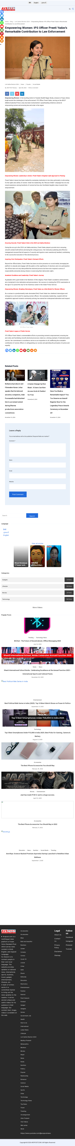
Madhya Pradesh (26, 1040)
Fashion (23, 991)
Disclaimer (58, 951)
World (22, 1129)
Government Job (26, 1015)
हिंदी (30, 2)
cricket (23, 962)
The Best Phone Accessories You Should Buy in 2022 (37, 824)
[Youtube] (21, 350)
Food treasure (25, 998)
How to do (24, 1023)
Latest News (24, 1030)
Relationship (24, 1076)
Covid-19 (23, 959)
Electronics (24, 984)
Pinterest (69, 945)
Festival (23, 994)
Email (10, 471)
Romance (23, 1079)
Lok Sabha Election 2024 (12, 84)
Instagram (69, 941)
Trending (31, 637)
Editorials (23, 977)
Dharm (23, 973)
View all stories (37, 543)
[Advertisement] (37, 878)
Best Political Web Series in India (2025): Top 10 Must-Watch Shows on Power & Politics (38, 703)
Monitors (23, 1047)
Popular (28, 84)
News (22, 84)
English (36, 2)
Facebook (69, 937)
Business (23, 945)
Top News (24, 1104)
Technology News (41, 637)
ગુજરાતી (43, 2)
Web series (24, 1125)
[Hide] (0, 44)
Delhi (22, 970)
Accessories (37, 762)
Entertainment (37, 700)
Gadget (23, 1005)
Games (23, 1012)
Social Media (36, 84)
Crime (22, 966)
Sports (23, 1090)
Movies (32, 791)
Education (22, 850)
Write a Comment (33, 88)
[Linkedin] (14, 350)
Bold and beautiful (26, 941)
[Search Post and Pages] (69, 9)
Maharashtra (24, 1044)
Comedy (23, 952)
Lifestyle (23, 1033)
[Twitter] (10, 350)
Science (23, 1083)
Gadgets (23, 1008)
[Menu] (73, 9)
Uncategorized (25, 1114)
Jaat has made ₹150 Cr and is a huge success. (37, 795)
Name (10, 460)
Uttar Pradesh (25, 1118)
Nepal (22, 1054)
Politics (23, 1068)
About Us (57, 935)
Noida (34, 667)
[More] (35, 350)
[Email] (28, 350)
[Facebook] (6, 350)
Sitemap (57, 955)
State (22, 1093)
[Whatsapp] (17, 350)
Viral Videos (24, 1122)
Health (23, 1019)
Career (23, 948)
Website (11, 481)
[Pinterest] (24, 350)
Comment (12, 441)
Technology (37, 729)
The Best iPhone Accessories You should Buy (37, 765)
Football (23, 1001)
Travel (22, 1107)
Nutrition (35, 850)
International (24, 1026)
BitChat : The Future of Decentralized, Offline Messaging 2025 (37, 641)
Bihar (22, 938)
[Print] (31, 350)
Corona (23, 955)
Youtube (69, 949)
